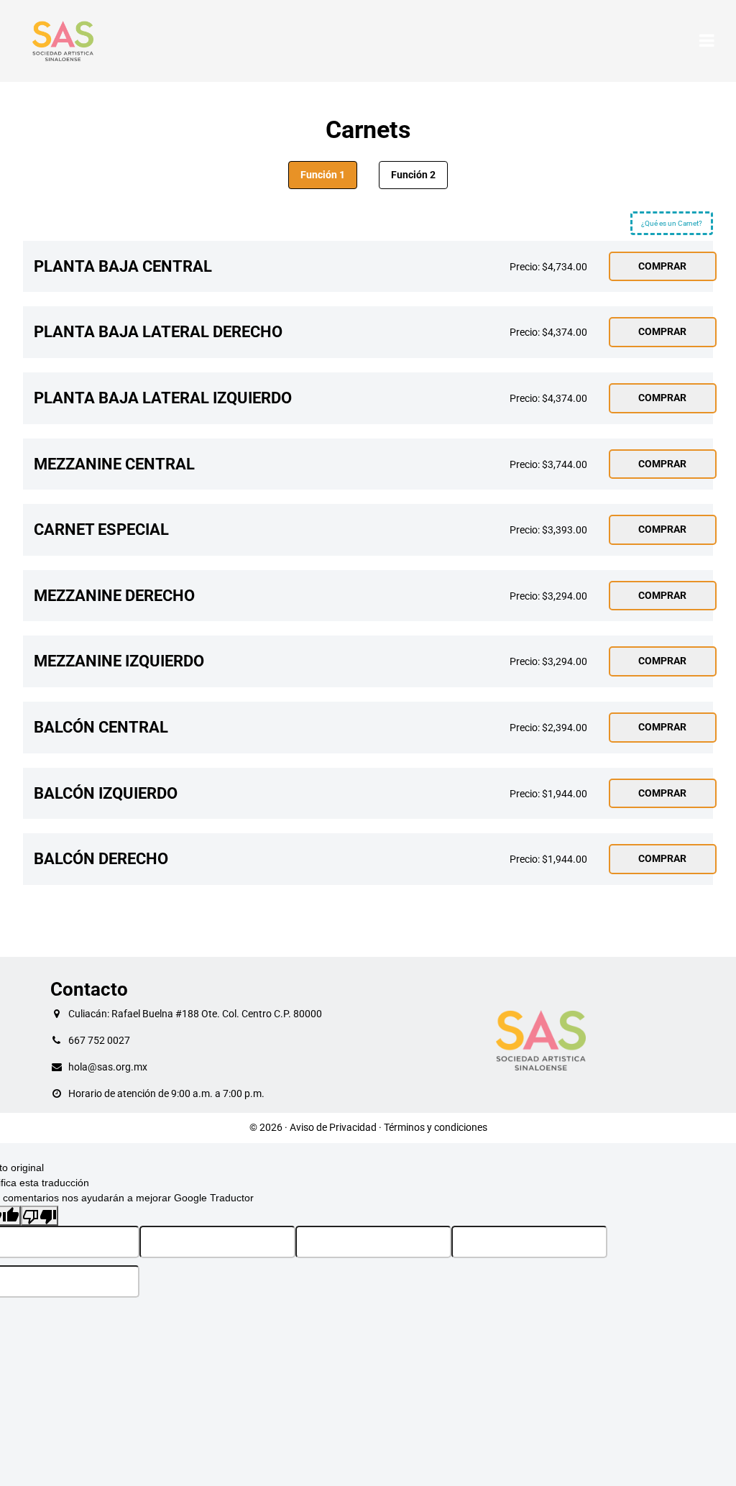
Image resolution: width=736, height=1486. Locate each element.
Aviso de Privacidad (333, 1127)
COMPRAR (662, 266)
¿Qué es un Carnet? (671, 223)
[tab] (322, 175)
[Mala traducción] (39, 1216)
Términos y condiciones (435, 1127)
